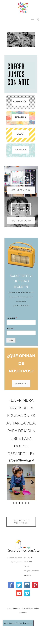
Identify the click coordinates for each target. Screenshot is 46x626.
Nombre (12, 318)
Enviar (10, 340)
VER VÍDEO (21, 384)
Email (10, 328)
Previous (10, 482)
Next (31, 482)
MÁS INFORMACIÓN (21, 190)
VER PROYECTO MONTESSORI (21, 521)
